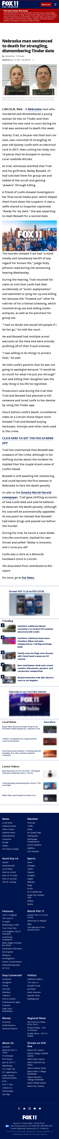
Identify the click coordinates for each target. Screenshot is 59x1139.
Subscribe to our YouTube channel (27, 691)
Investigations (8, 958)
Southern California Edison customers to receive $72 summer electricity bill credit (35, 629)
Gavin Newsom (34, 992)
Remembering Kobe (11, 965)
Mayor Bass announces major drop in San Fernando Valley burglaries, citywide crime (21, 727)
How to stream (9, 998)
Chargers (31, 865)
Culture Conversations (12, 961)
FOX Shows (7, 1059)
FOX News (20, 56)
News (5, 818)
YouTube (6, 989)
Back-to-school (9, 872)
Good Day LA (10, 858)
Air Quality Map (34, 832)
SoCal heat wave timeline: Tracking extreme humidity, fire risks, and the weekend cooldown (21, 753)
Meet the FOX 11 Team (9, 1051)
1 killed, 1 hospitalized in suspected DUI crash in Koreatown (19, 739)
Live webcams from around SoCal (36, 928)
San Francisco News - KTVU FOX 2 (37, 1023)
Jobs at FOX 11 (8, 1062)
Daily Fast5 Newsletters (7, 1009)
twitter (24, 1108)
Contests (6, 1047)
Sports (31, 858)
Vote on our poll (9, 878)
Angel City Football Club (35, 896)
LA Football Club (34, 891)
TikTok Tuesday (9, 882)
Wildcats (31, 882)
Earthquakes (32, 836)
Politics (5, 845)
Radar (30, 829)
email (40, 1108)
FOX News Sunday (10, 849)
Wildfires (31, 848)
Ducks (30, 888)
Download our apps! (11, 1002)
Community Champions (7, 938)
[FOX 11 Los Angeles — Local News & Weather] (10, 4)
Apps (29, 924)
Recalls (5, 842)
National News (8, 832)
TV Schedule (7, 1056)
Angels (30, 878)
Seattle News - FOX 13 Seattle (37, 1034)
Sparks (30, 904)
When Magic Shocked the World (11, 944)
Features (7, 911)
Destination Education (12, 948)
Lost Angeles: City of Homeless (11, 932)
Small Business (9, 1025)
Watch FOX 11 (35, 911)
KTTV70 (5, 968)
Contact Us (7, 1087)
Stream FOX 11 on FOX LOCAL (37, 916)
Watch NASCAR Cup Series (36, 1063)
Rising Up (6, 955)
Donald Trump (33, 985)
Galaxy (30, 900)
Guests (5, 862)
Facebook (6, 979)
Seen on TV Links (9, 875)
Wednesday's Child (10, 925)
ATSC (4, 1081)
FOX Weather (33, 851)
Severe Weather (34, 845)
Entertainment (8, 836)
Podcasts (6, 1005)
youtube (35, 1108)
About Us (8, 1043)
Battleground (33, 998)
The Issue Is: (7, 918)
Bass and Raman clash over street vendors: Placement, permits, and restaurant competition (35, 668)
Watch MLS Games (35, 1086)
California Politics (35, 979)
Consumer (6, 839)
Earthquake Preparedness (33, 840)
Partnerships (7, 1091)
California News (9, 826)
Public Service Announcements (9, 1076)
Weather (32, 818)
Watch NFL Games (35, 1050)
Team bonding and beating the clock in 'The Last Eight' (21, 784)
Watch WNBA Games (36, 1083)
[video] (50, 773)
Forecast (31, 822)
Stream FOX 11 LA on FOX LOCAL (26, 591)
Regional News (36, 1018)
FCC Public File (8, 1069)
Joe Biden (31, 989)
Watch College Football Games (37, 1054)
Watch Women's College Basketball (35, 1078)
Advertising (7, 1065)
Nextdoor (6, 992)
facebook (19, 1108)
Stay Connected (12, 975)
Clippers (30, 872)
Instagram (6, 982)
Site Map (6, 1094)
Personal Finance (9, 1028)
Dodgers (31, 875)
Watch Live (46, 5)
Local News (9, 722)
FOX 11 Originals (9, 915)
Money (6, 1018)
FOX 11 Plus (7, 1084)
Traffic (30, 826)
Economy (6, 1022)
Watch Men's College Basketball (36, 1072)
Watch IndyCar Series (36, 1068)
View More (49, 722)
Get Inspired (7, 952)
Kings (29, 885)
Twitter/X (6, 995)
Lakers (30, 869)
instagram (29, 1108)
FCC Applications (9, 1072)
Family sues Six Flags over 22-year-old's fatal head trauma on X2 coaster (36, 656)
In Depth (6, 921)
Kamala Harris (33, 995)
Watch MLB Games (36, 1059)
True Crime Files (9, 928)
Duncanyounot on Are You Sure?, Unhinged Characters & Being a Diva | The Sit (21, 772)
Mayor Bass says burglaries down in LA (19, 795)
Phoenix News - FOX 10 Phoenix (36, 1028)
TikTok (5, 985)
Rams (29, 862)
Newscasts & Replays (37, 920)
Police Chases (8, 829)
